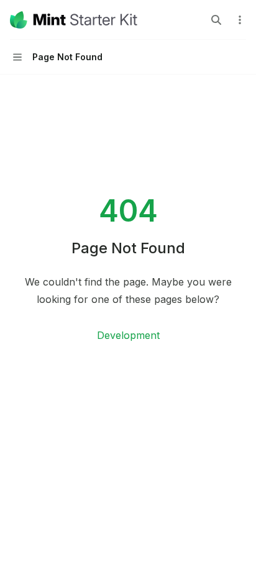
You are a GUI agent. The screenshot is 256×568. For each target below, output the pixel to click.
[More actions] (240, 20)
